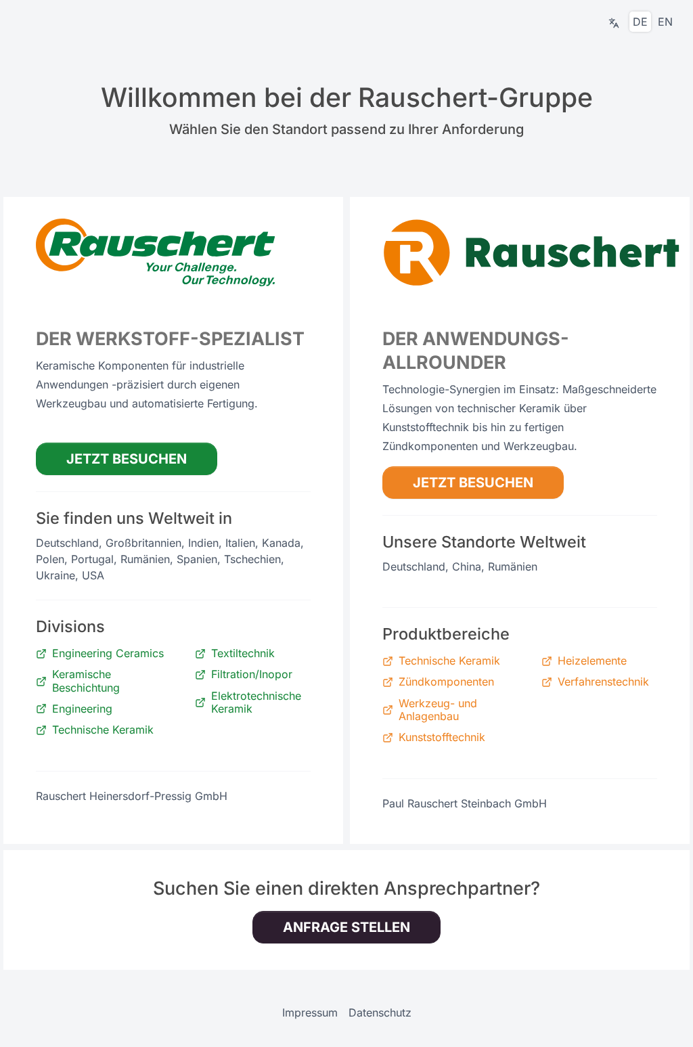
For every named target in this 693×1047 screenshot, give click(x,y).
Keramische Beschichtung (86, 681)
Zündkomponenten (446, 681)
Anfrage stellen (346, 927)
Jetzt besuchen (126, 459)
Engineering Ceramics (108, 653)
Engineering (82, 709)
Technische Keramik (103, 729)
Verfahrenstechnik (603, 681)
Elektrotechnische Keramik (256, 702)
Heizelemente (592, 660)
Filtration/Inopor (251, 674)
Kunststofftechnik (442, 737)
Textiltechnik (243, 653)
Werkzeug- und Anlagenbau (438, 710)
